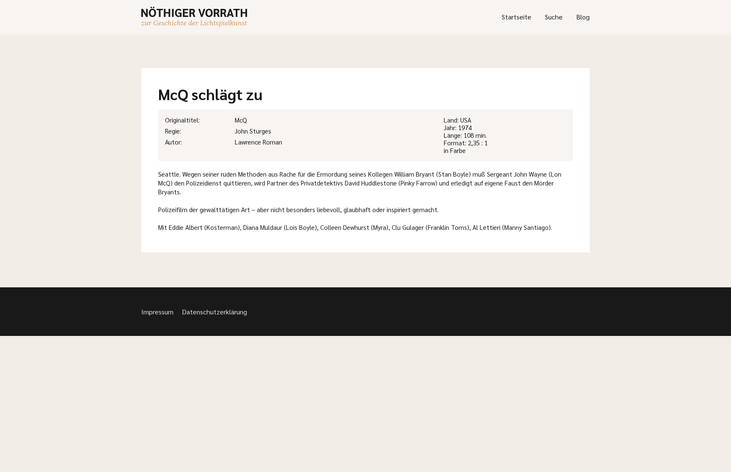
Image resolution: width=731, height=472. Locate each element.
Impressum (157, 311)
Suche (554, 16)
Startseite (516, 16)
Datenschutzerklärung (214, 311)
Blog (583, 16)
